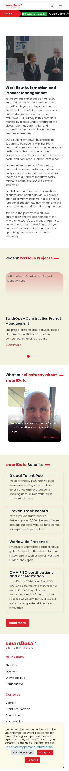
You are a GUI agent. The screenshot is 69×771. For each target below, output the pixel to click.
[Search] (52, 6)
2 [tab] (32, 356)
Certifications (14, 684)
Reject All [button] (32, 760)
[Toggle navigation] (60, 6)
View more (13, 345)
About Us (11, 665)
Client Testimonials (18, 709)
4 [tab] (41, 356)
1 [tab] (28, 356)
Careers (11, 703)
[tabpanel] (34, 313)
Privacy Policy (14, 721)
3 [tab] (37, 356)
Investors (11, 671)
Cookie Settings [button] (22, 752)
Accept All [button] (45, 752)
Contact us (13, 715)
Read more (50, 437)
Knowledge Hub (15, 678)
